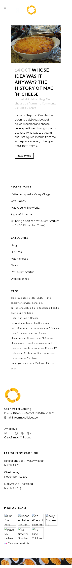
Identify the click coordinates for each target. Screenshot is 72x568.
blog (13, 298)
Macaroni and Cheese (23, 338)
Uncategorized (20, 278)
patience (39, 348)
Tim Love (32, 358)
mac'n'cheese (52, 328)
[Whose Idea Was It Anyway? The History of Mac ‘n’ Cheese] (36, 44)
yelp (13, 368)
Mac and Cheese (38, 333)
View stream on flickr (18, 543)
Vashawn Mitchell (45, 363)
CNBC (32, 298)
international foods (21, 323)
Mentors (28, 348)
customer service (21, 303)
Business (16, 252)
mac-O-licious (19, 333)
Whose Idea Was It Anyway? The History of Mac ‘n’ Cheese (34, 82)
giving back (26, 313)
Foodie (55, 308)
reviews (51, 353)
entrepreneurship (21, 308)
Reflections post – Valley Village (30, 194)
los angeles (36, 328)
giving (14, 313)
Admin (33, 103)
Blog (42, 99)
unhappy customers (22, 363)
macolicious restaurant (39, 343)
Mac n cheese (19, 258)
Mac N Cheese (45, 338)
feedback (44, 308)
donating (37, 303)
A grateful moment (22, 214)
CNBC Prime (44, 298)
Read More (24, 156)
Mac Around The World (25, 207)
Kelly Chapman (19, 328)
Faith (35, 308)
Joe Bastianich (42, 323)
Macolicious (17, 343)
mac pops (16, 348)
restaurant (17, 353)
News (14, 265)
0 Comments (48, 103)
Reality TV (51, 348)
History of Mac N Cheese (25, 318)
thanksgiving (18, 358)
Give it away (18, 201)
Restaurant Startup (22, 272)
